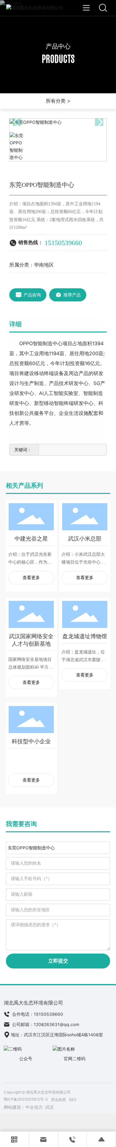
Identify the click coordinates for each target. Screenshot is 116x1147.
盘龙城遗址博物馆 (84, 636)
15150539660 (63, 243)
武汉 (49, 1107)
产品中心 (58, 46)
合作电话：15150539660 (37, 1014)
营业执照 (58, 1100)
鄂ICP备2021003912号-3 (26, 1099)
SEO (72, 1100)
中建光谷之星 (31, 538)
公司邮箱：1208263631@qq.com (45, 1024)
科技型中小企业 (31, 741)
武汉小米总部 (84, 538)
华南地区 (44, 264)
